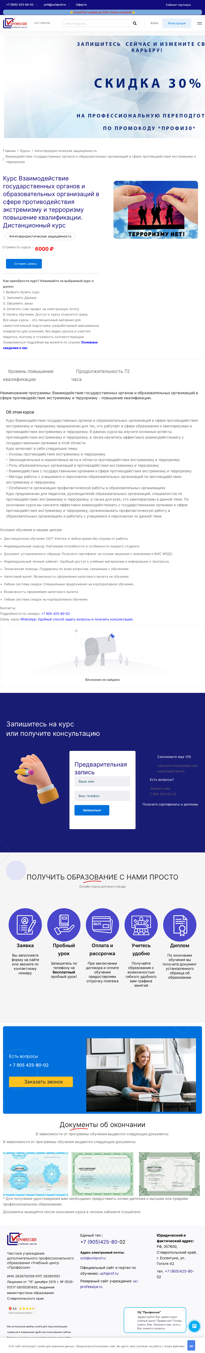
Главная (9, 151)
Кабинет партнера (178, 4)
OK (191, 1346)
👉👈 (102, 12)
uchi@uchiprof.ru (93, 1258)
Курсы (25, 151)
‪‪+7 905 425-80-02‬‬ (55, 614)
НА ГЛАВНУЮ (42, 22)
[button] (41, 1082)
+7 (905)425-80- (100, 1242)
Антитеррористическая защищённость (66, 151)
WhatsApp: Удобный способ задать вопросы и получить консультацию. (77, 619)
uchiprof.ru (109, 1273)
